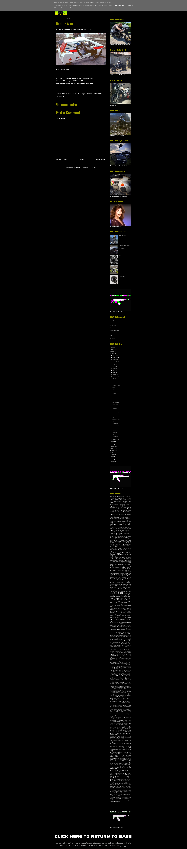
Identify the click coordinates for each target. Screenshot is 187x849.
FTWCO (121, 588)
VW (117, 783)
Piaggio (111, 686)
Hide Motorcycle (121, 607)
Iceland (116, 615)
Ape (114, 508)
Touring (119, 766)
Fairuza (114, 410)
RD (116, 699)
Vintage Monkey (122, 782)
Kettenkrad (112, 631)
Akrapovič (128, 506)
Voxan (113, 783)
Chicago (124, 542)
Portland (127, 687)
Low (122, 642)
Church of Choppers (114, 330)
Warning (112, 786)
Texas (122, 758)
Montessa (128, 662)
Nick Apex (116, 677)
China (111, 544)
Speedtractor (120, 734)
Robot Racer (115, 404)
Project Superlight (127, 691)
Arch (113, 510)
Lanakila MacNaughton (124, 635)
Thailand (112, 759)
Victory (114, 780)
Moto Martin (112, 666)
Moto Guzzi (126, 665)
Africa (121, 504)
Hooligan (127, 609)
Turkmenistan (123, 771)
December (115, 355)
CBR (111, 541)
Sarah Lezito (121, 715)
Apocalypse (121, 509)
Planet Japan (113, 338)
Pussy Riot (112, 695)
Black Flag (126, 520)
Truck (120, 770)
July (114, 366)
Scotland (127, 717)
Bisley (111, 520)
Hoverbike (113, 611)
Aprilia (130, 508)
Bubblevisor (123, 528)
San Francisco (125, 713)
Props (113, 694)
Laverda (123, 636)
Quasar (89, 94)
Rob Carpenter (127, 705)
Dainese (128, 556)
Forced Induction (114, 587)
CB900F (127, 540)
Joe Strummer (113, 626)
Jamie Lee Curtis (122, 235)
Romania (115, 709)
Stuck (120, 743)
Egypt (121, 574)
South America (120, 731)
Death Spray (120, 558)
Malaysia (121, 646)
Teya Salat (127, 758)
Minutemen (118, 659)
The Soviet (112, 760)
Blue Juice (114, 434)
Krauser (115, 633)
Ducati (126, 570)
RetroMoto (127, 701)
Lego (83, 94)
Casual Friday (115, 402)
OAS (122, 679)
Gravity (128, 598)
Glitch (111, 595)
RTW (124, 710)
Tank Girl (122, 755)
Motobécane (120, 666)
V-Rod (122, 776)
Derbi (117, 560)
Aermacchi (115, 502)
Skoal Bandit (127, 727)
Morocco (112, 665)
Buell (129, 528)
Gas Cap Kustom (127, 590)
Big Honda (114, 518)
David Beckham (126, 557)
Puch (117, 694)
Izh (126, 622)
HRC (126, 611)
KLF (119, 632)
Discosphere (71, 94)
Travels (117, 767)
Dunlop (111, 571)
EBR (126, 571)
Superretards (122, 749)
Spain (118, 733)
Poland (116, 687)
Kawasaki (122, 629)
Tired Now (117, 762)
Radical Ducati (128, 697)
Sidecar (112, 724)
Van (111, 777)
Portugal (112, 688)
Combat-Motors (127, 548)
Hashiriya (129, 602)
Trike (113, 768)
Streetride (129, 742)
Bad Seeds (116, 514)
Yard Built (123, 796)
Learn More (121, 5)
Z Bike (126, 797)
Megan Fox (116, 652)
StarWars (126, 737)
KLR (123, 632)
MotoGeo (112, 667)
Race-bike (113, 697)
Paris (117, 683)
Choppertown (115, 545)
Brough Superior (113, 527)
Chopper (118, 544)
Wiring (123, 790)
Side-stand (118, 723)
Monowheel (114, 662)
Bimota (128, 518)
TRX (125, 770)
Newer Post (61, 159)
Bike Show (121, 518)
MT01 (120, 670)
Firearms (119, 582)
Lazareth (129, 636)
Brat (130, 524)
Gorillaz (117, 596)
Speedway (127, 734)
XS (124, 794)
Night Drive (115, 423)
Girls (115, 593)
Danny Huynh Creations (115, 557)
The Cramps (119, 759)
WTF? (112, 794)
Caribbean (119, 538)
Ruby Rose (129, 710)
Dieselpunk (126, 563)
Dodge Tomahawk (115, 567)
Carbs (130, 537)
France (125, 587)
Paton (113, 685)
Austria (125, 513)
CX (122, 554)
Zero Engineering (125, 798)
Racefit (121, 697)
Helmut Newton (123, 605)
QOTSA (118, 695)
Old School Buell (116, 385)
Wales (126, 783)
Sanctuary (112, 715)
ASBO (124, 510)
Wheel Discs (128, 787)
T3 (119, 753)
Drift (130, 569)
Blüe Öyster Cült (122, 521)
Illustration (127, 617)
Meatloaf (118, 651)
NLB (110, 678)
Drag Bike (122, 569)
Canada (119, 537)
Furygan (111, 590)
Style (126, 746)
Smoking (129, 729)
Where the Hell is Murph (117, 788)
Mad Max (119, 645)
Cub (120, 552)
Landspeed (112, 636)
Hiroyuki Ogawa (113, 608)
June (114, 368)
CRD (111, 552)
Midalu (117, 658)
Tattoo (129, 755)
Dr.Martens (113, 569)
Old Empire (127, 679)
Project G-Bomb (115, 690)
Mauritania (112, 651)
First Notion (112, 584)
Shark (130, 720)
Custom (113, 554)
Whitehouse (127, 788)
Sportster (121, 736)
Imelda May (118, 619)
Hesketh (114, 607)
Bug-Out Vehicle (118, 530)
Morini (128, 663)
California (120, 536)
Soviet (129, 731)
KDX (129, 629)
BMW (129, 521)
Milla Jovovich (124, 658)
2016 (112, 454)
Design (129, 560)
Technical (112, 758)
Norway (128, 678)
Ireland (111, 622)
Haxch (117, 604)
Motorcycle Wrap (125, 667)
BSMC (111, 528)
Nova (113, 395)
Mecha (124, 651)
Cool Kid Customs (125, 549)
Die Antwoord (117, 563)
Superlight (125, 747)
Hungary (118, 612)
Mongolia (129, 661)
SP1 (114, 733)
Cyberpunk (114, 415)
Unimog (113, 774)
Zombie (112, 800)
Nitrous (127, 677)
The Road (126, 759)
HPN (121, 611)
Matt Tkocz (113, 649)
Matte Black (123, 649)
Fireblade (128, 582)
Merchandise (115, 657)
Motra (118, 668)
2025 (112, 349)
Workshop (117, 793)
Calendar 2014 (113, 534)
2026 (112, 347)
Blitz (130, 520)
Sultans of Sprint (114, 747)
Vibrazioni (129, 779)
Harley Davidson (114, 602)
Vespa (129, 777)
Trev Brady (124, 767)
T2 (116, 753)
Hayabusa (122, 604)
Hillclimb (128, 607)
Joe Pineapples (115, 400)
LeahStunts (113, 638)
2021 (112, 444)
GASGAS (112, 591)
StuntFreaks (112, 746)
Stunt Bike (112, 745)
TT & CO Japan (122, 276)
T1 (112, 753)
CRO (115, 552)
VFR (113, 779)
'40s (127, 496)
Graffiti (115, 598)
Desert (122, 560)
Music (111, 673)
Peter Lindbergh (126, 685)
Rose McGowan (126, 709)
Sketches (119, 727)
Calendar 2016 (113, 536)
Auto (129, 513)
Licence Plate (128, 639)
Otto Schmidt (128, 681)
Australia (118, 513)
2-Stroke (115, 499)
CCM (115, 542)
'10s (116, 496)
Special (123, 733)
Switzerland (115, 752)
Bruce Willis (122, 527)
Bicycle (129, 517)
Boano (114, 523)
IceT (121, 615)
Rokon (119, 708)
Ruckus (118, 711)
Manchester (127, 646)
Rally (112, 698)
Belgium (111, 517)
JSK (115, 628)
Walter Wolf (127, 784)
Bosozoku (118, 524)
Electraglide (117, 575)
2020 (112, 446)
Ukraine (129, 773)
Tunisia (111, 771)
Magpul (127, 645)
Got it (131, 5)
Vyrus (122, 783)
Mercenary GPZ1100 (118, 654)
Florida (120, 585)
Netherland (112, 675)
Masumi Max (120, 648)
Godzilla (118, 595)
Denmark (112, 560)
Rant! (128, 698)
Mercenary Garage (126, 652)
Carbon (124, 537)
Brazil (114, 526)
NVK (120, 255)
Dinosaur (121, 564)
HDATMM (129, 604)
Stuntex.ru (127, 745)
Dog (122, 567)
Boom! (111, 524)
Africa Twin (128, 504)
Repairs (121, 699)
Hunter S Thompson (126, 612)
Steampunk (112, 739)
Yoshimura (113, 797)
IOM (78, 94)
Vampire (127, 776)
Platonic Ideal (115, 383)
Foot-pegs (127, 585)
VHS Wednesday (120, 779)
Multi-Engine (121, 671)
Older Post (100, 159)
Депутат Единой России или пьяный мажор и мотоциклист (124, 247)
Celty (119, 542)
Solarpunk (120, 730)
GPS (126, 596)
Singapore (122, 726)
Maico (111, 646)
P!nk (113, 682)
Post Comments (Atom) (86, 168)
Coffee (116, 548)
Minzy (124, 659)
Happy (127, 601)
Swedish (122, 751)
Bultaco (117, 531)
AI (112, 506)
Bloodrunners (114, 521)
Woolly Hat (119, 791)
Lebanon (128, 638)
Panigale (112, 683)
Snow (113, 730)
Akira (113, 387)
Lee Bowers (116, 639)
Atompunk (127, 511)
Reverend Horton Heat (114, 702)
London (122, 640)
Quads (122, 695)
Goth (122, 596)
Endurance (114, 577)
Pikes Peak (117, 686)
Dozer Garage (128, 567)
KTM (120, 633)
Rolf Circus (124, 708)
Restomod (112, 701)
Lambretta (114, 635)
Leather (120, 638)
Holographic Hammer (124, 608)
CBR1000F (123, 541)
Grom (115, 599)
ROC (122, 706)
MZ (110, 674)
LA (130, 633)
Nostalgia (112, 679)
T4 (123, 753)
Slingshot (122, 729)
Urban (123, 774)
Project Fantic (128, 688)
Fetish (124, 581)
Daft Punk (122, 556)
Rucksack (113, 711)
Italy (121, 622)
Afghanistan (115, 504)
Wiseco (113, 791)
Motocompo (127, 666)
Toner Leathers (128, 763)
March (114, 374)
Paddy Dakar (119, 682)
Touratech (112, 766)
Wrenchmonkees (127, 793)
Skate (127, 726)
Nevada (119, 675)
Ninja (122, 677)
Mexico (123, 657)
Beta (121, 517)
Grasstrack (122, 598)
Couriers (119, 551)
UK (57, 96)
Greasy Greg (112, 322)
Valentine (114, 408)
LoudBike (117, 642)
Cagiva (118, 533)
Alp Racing (116, 507)
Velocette (118, 777)
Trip (119, 768)
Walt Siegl (119, 784)
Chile (129, 542)
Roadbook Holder (118, 705)
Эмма (117, 801)
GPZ (130, 596)
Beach (124, 516)
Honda (112, 609)
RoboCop (114, 432)
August (114, 364)
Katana (129, 628)
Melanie (114, 393)
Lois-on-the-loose (115, 640)
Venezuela (124, 777)
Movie (113, 670)
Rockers (127, 706)
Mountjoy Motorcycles (126, 668)
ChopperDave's (128, 544)
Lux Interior (115, 430)
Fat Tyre (116, 581)
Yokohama (129, 796)
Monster (121, 662)
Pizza (111, 687)
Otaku (122, 681)
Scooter (118, 717)
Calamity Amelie (125, 533)
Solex (125, 730)
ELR (113, 391)
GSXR (124, 599)
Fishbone (118, 584)
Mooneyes (112, 663)
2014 (112, 459)
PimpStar (124, 686)
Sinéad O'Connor (113, 726)
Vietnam (120, 780)
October (115, 359)
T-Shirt (129, 752)
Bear (129, 516)
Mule (115, 671)
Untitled (114, 428)
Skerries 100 (112, 727)
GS (119, 599)
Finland (112, 582)
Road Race (124, 704)
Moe (118, 661)
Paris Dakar (124, 683)
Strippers (114, 743)
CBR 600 (117, 541)
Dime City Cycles (113, 564)
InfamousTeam (122, 621)
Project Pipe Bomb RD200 (115, 691)
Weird (61, 96)
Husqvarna (120, 614)
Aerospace (128, 503)
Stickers (120, 739)
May (114, 370)
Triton (123, 768)
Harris (124, 602)
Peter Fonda (118, 685)
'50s (130, 496)
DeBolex (128, 558)
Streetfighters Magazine (118, 742)
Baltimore (118, 516)
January (115, 439)
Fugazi (128, 588)
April (114, 372)
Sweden (115, 751)
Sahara (117, 713)
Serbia (125, 720)
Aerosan (121, 502)
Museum (128, 671)
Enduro (122, 577)
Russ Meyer (125, 711)
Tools (127, 764)
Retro (119, 701)
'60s (113, 498)
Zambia (111, 798)
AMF (121, 507)
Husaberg (114, 614)
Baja (128, 514)
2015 (112, 456)
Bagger (122, 514)
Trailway (111, 767)
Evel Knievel (123, 578)
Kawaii (114, 629)
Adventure (116, 501)
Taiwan (111, 755)
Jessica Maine (127, 625)
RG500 (122, 702)
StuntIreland (120, 746)
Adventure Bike (126, 501)
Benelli (116, 517)
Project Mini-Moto (125, 690)
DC (114, 558)
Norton (121, 678)
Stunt (126, 743)
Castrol (124, 538)
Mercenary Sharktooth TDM (124, 655)
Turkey (116, 771)
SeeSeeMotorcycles (116, 720)
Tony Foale (113, 764)
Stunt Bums (120, 745)
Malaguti (115, 646)
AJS (116, 506)
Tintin (111, 762)
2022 (112, 441)
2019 (112, 448)
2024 (112, 351)
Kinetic (127, 631)
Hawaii (112, 604)
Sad (110, 713)
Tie (113, 380)
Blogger (124, 845)
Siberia (111, 723)
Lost (128, 640)
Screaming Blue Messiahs (125, 718)
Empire (129, 575)
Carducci (113, 538)
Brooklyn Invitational (125, 526)
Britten (118, 526)
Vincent (127, 780)
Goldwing (112, 596)
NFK (111, 335)
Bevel (124, 517)
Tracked (126, 766)
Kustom (125, 633)
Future (116, 590)
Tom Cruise (119, 763)
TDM (114, 756)
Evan (113, 398)
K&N (124, 628)
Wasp (118, 786)
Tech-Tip (128, 756)
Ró (119, 704)
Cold (120, 548)
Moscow (118, 665)
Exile (120, 579)
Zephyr (117, 798)
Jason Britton (127, 624)
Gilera (124, 591)
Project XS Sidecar (127, 692)
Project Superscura (116, 692)
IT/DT (116, 622)
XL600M (119, 794)
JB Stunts (116, 625)
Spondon (112, 736)
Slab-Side (112, 729)
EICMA (125, 574)
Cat (116, 540)
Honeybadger (120, 609)
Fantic (111, 581)
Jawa (111, 625)
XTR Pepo (112, 320)
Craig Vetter (127, 551)
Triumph (128, 769)
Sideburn (112, 327)
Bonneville (126, 523)
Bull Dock (127, 530)
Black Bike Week (118, 520)
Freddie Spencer (113, 588)
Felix (121, 581)
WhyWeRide (112, 790)
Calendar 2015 (125, 534)
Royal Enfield (113, 710)
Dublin (113, 570)
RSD (119, 710)
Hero (130, 605)
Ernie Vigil (129, 577)
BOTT (126, 524)
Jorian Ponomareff (123, 626)
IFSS (118, 617)
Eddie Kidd (124, 573)
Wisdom (129, 790)
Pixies (128, 686)
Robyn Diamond (115, 706)
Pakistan (128, 682)
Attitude (112, 513)
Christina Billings (125, 545)
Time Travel (97, 94)
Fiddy (130, 581)
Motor (116, 667)
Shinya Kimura (126, 721)
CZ (113, 556)
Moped (117, 663)
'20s (119, 496)
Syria (121, 752)
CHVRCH (112, 546)
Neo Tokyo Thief (116, 413)
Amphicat (126, 507)
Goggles (125, 595)
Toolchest (120, 764)
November (115, 357)
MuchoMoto (126, 670)
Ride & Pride (128, 702)
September (115, 361)
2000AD (125, 499)
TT (129, 770)
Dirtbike (129, 564)
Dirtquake (115, 566)
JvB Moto (120, 628)
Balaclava (112, 516)
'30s (123, 496)
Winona (118, 790)
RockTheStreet (113, 708)
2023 (112, 353)
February (115, 376)
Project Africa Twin (119, 688)
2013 (112, 461)
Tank (116, 755)
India (124, 619)
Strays (113, 389)
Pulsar (121, 694)
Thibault (119, 760)
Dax (110, 558)
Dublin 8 (119, 570)
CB (121, 540)
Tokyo (111, 763)
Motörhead (112, 668)
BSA (128, 527)
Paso (113, 421)
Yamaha (114, 796)
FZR (122, 590)
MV (117, 673)
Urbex (128, 774)
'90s (130, 498)
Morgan (123, 663)
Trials (130, 767)
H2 (121, 601)
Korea (128, 632)
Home (81, 159)
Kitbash (112, 632)
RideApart (114, 704)
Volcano (129, 782)
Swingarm (129, 751)
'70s (117, 498)
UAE (119, 773)
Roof (120, 709)
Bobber (119, 523)
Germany (118, 591)
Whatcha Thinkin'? (119, 787)
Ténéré (117, 758)
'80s (63, 94)
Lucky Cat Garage (117, 643)
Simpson (121, 724)
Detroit (113, 561)
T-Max (125, 752)
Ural (118, 774)
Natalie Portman (126, 674)
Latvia (119, 636)
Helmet (114, 605)
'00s (111, 496)
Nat (120, 674)
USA (111, 776)
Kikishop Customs (121, 631)
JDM (121, 625)
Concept (114, 549)
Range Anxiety (120, 698)
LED (110, 639)
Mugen (111, 671)
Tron (113, 406)
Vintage (112, 782)
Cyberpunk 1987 (116, 419)
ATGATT (119, 511)
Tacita (128, 753)
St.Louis (120, 737)
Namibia (115, 674)
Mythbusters (127, 673)
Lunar (124, 643)
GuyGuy (117, 601)
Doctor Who (115, 436)
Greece (111, 599)
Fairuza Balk (127, 579)
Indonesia (114, 621)
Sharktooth (115, 721)
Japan (117, 624)
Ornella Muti (116, 681)
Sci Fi (129, 715)
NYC (118, 679)
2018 (112, 450)
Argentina (118, 510)
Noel (115, 678)
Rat (113, 417)
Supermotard (113, 749)
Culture (126, 552)
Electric (123, 575)
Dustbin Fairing (118, 571)
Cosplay (111, 551)
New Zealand (127, 675)
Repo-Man (127, 699)
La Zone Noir (113, 325)
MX (121, 673)
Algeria (111, 507)
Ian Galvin (128, 614)
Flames (124, 584)
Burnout (123, 531)
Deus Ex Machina (121, 561)
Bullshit (111, 531)
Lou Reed (112, 642)
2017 (112, 452)
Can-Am (114, 537)
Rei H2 (114, 378)
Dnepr (130, 566)
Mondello (123, 661)
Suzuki (129, 749)
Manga (112, 648)
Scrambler (112, 719)
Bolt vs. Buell (115, 425)
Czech (117, 556)
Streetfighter (127, 740)
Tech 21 (121, 756)
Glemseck (126, 593)
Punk (126, 694)
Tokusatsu (126, 762)
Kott (111, 633)
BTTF (116, 528)
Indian (129, 619)
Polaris (121, 687)
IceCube (111, 615)
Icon (120, 266)
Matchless (127, 648)
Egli (116, 574)
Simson (127, 724)
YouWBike (112, 333)
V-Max (117, 776)
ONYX (111, 681)
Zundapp (121, 800)
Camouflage (128, 536)
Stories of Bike (117, 740)
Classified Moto (121, 546)
